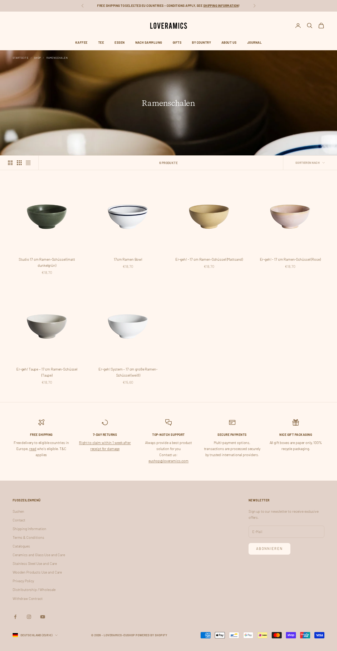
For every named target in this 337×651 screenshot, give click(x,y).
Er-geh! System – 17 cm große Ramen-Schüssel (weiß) (127, 372)
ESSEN (120, 42)
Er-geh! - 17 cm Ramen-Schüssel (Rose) (290, 259)
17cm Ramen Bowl (128, 259)
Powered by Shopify (151, 635)
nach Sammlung (148, 42)
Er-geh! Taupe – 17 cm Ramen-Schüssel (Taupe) (46, 372)
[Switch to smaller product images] (19, 163)
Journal (254, 42)
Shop (37, 57)
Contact (19, 520)
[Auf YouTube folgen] (42, 616)
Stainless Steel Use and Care (35, 563)
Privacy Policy (23, 581)
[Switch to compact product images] (28, 163)
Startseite (20, 57)
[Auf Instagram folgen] (29, 616)
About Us (229, 42)
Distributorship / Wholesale (34, 589)
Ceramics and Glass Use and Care (39, 555)
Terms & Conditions (28, 537)
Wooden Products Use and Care (37, 572)
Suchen (18, 511)
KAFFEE (81, 42)
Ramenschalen (57, 57)
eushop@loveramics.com (168, 460)
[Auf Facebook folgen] (15, 616)
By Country (201, 42)
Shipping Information (221, 5)
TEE (101, 42)
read (32, 448)
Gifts (177, 42)
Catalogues (21, 546)
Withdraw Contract (28, 598)
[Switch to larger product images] (10, 163)
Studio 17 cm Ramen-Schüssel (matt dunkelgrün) (47, 262)
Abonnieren (269, 548)
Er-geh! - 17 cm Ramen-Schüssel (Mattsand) (209, 259)
